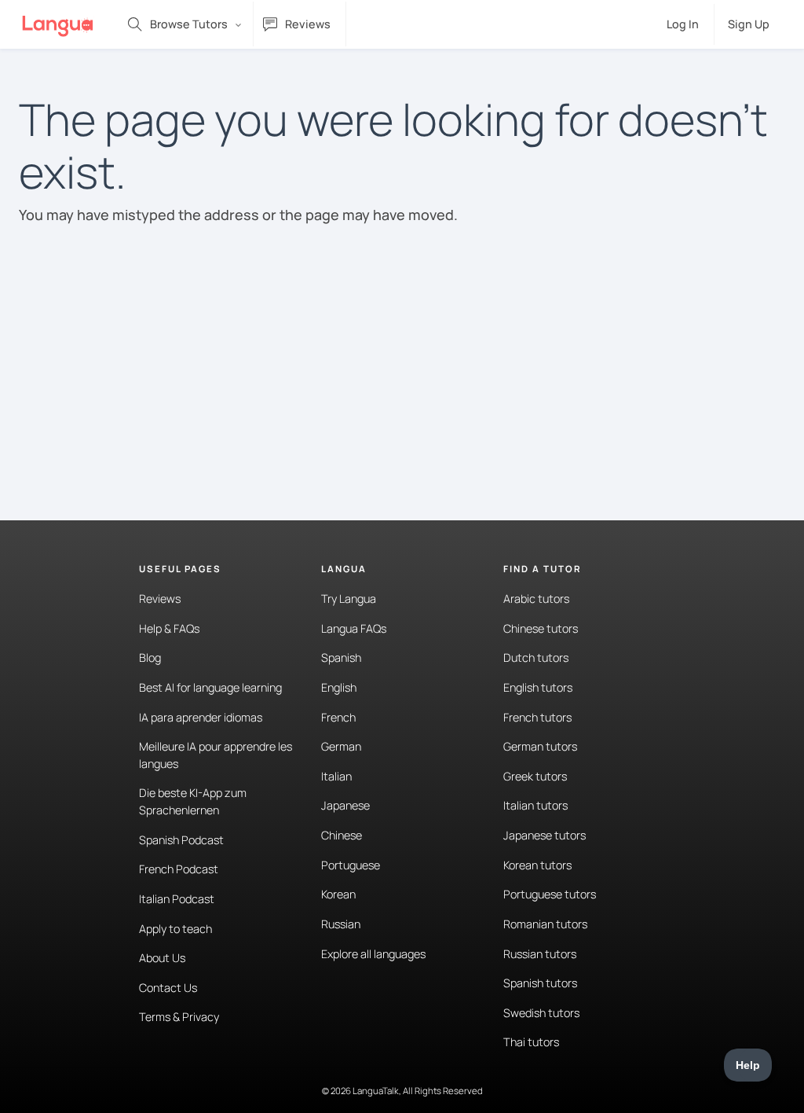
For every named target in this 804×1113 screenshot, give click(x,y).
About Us (162, 957)
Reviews (160, 598)
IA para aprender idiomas (200, 717)
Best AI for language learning (210, 687)
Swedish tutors (541, 1012)
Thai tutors (531, 1041)
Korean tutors (537, 865)
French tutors (537, 717)
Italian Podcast (176, 898)
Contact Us (168, 987)
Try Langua (348, 598)
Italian (336, 776)
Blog (150, 657)
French (338, 717)
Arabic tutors (536, 598)
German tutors (540, 746)
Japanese (345, 805)
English (338, 687)
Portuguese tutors (549, 894)
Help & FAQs (169, 628)
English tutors (537, 687)
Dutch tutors (535, 657)
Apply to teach (175, 928)
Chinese (341, 835)
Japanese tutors (544, 835)
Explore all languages (373, 953)
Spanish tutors (540, 982)
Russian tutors (539, 953)
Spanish (341, 657)
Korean (338, 894)
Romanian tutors (545, 923)
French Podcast (178, 868)
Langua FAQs (353, 628)
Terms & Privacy (179, 1016)
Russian (340, 923)
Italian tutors (535, 805)
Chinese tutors (540, 628)
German (341, 746)
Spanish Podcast (181, 839)
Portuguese (350, 865)
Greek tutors (535, 776)
